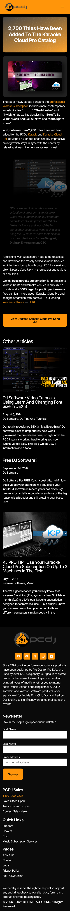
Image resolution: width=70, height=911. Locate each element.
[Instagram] (43, 656)
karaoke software (13, 302)
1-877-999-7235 (13, 796)
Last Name (9, 743)
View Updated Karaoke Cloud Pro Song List (35, 320)
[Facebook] (18, 656)
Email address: (12, 757)
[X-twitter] (35, 656)
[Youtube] (27, 656)
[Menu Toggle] (63, 7)
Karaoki (32, 134)
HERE (32, 302)
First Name (9, 729)
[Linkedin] (51, 656)
